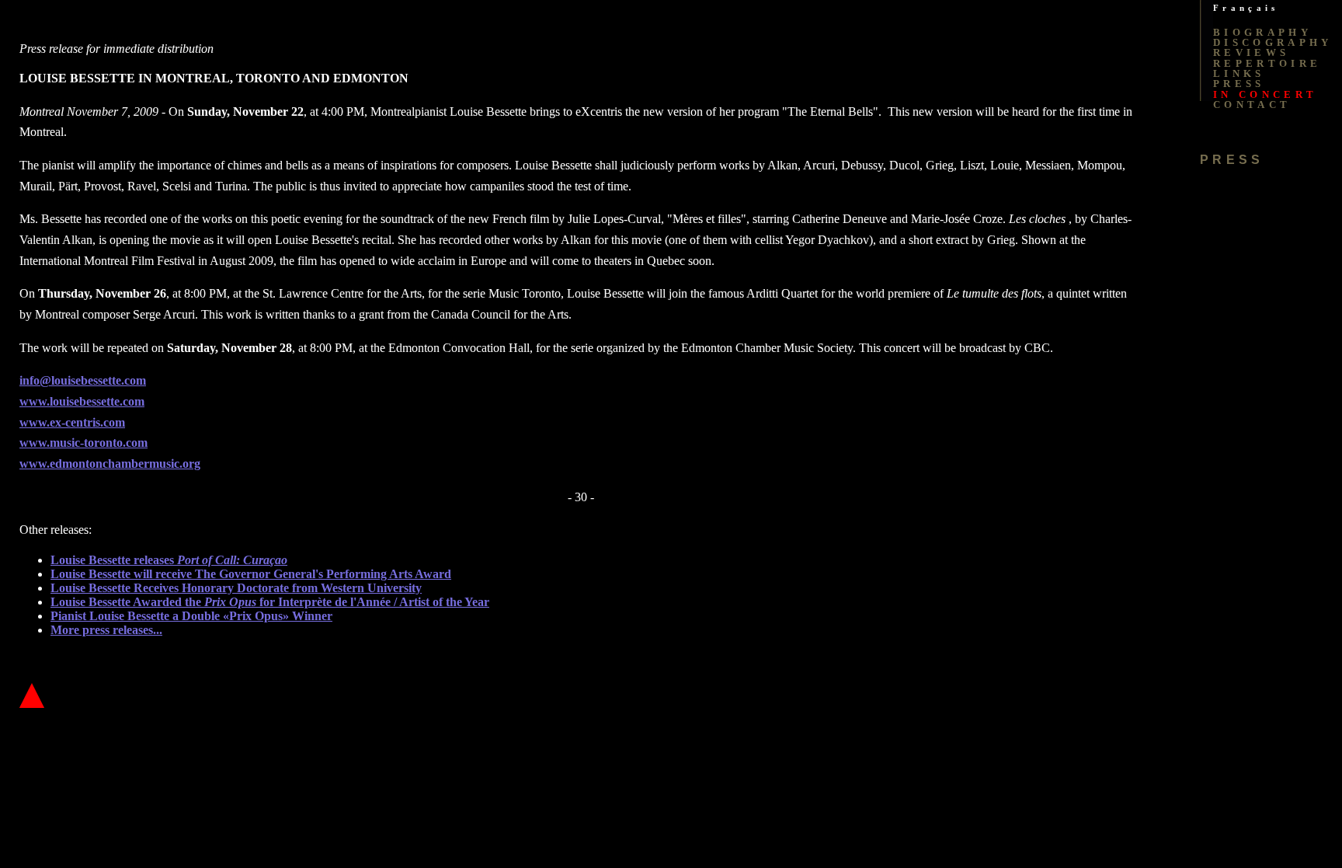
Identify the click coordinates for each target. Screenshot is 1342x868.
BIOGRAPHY (1262, 32)
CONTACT (1252, 104)
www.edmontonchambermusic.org (109, 463)
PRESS (1239, 83)
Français (1246, 8)
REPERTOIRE (1267, 63)
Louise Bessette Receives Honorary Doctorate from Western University (236, 587)
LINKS (1239, 73)
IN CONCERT (1265, 94)
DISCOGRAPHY (1273, 42)
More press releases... (106, 629)
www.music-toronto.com (83, 442)
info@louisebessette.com (82, 380)
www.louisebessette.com (81, 401)
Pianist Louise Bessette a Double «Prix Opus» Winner (191, 615)
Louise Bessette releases (168, 559)
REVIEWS (1251, 52)
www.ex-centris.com (72, 422)
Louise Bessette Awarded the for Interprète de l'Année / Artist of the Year (269, 601)
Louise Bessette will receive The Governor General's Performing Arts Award (250, 573)
